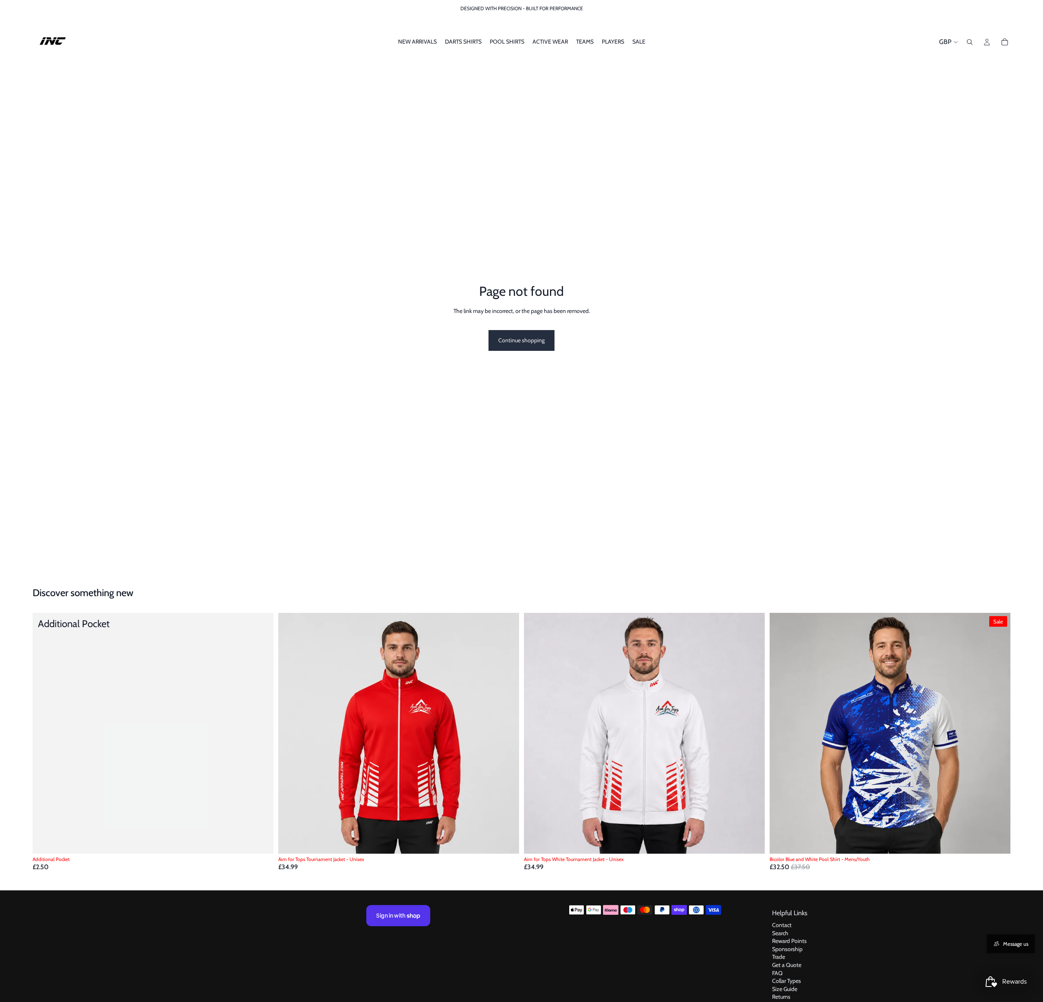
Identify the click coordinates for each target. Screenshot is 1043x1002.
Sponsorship (787, 949)
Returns (781, 996)
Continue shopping (521, 340)
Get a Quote (786, 965)
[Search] (970, 42)
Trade (778, 956)
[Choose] (506, 841)
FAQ (777, 972)
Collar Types (786, 980)
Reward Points (789, 941)
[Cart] (1005, 42)
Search (780, 932)
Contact (782, 925)
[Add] (260, 841)
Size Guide (784, 989)
